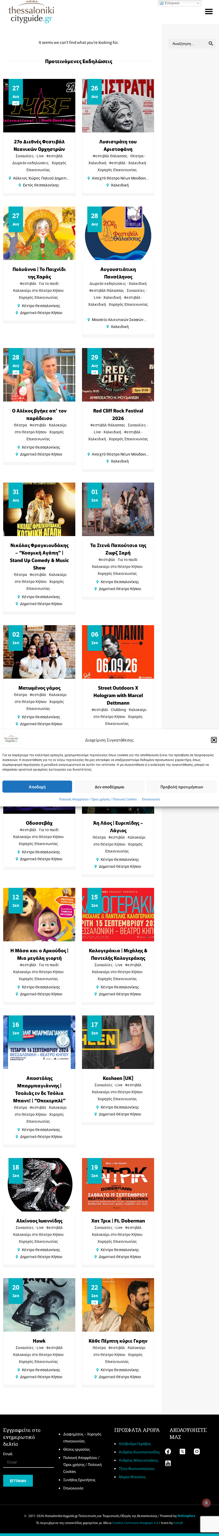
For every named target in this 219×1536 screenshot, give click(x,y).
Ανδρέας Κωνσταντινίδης (139, 1451)
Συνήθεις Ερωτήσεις (79, 1479)
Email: (8, 1453)
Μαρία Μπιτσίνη (132, 1476)
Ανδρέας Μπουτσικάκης (138, 1460)
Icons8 (178, 1522)
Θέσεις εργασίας (76, 1449)
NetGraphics (186, 1516)
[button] (214, 740)
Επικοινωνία (151, 799)
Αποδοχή (37, 786)
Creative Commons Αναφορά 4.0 (135, 1522)
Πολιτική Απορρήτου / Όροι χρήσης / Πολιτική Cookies (98, 799)
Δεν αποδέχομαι (109, 786)
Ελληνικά (171, 3)
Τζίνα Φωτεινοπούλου (137, 1468)
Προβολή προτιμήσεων (182, 786)
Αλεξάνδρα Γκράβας (135, 1443)
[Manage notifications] (206, 1503)
